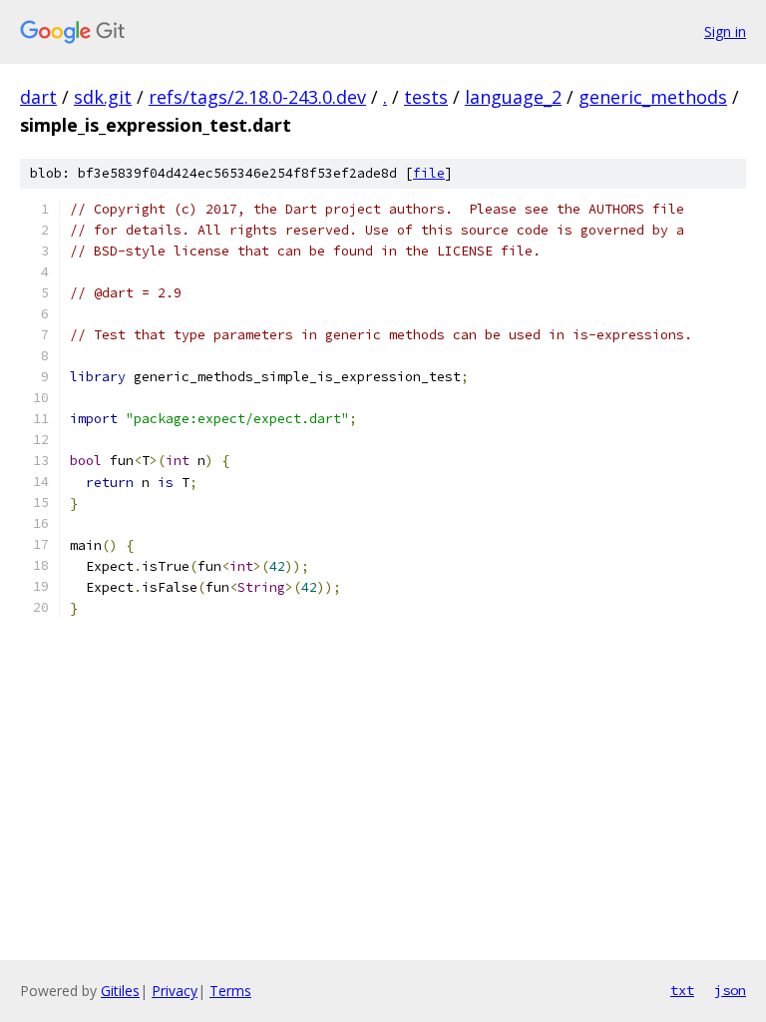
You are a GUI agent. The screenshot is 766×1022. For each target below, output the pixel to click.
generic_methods (652, 97)
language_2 (513, 97)
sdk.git (103, 97)
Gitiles (120, 990)
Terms (230, 990)
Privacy (174, 990)
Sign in (725, 31)
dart (38, 97)
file (429, 173)
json (730, 990)
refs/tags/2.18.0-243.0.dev (257, 97)
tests (426, 97)
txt (682, 990)
